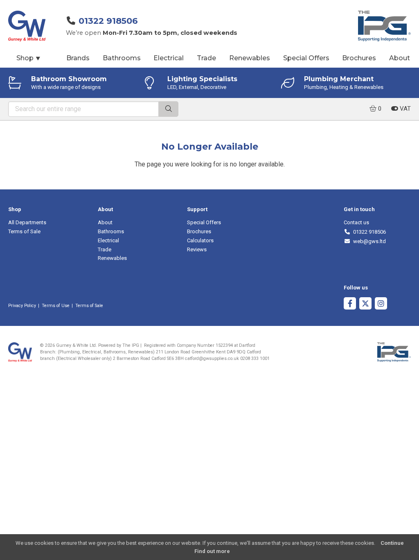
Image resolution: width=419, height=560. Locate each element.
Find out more (212, 551)
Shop (28, 58)
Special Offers (306, 58)
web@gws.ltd (368, 241)
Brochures (359, 58)
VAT (404, 108)
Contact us (356, 222)
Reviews (197, 249)
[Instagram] (381, 304)
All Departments (27, 222)
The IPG (130, 345)
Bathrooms (122, 58)
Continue (392, 543)
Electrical (168, 58)
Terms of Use (56, 305)
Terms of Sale (24, 231)
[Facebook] (350, 304)
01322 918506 (108, 21)
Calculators (200, 240)
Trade (206, 58)
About (399, 58)
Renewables (249, 58)
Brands (78, 58)
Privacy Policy (22, 305)
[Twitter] (365, 304)
